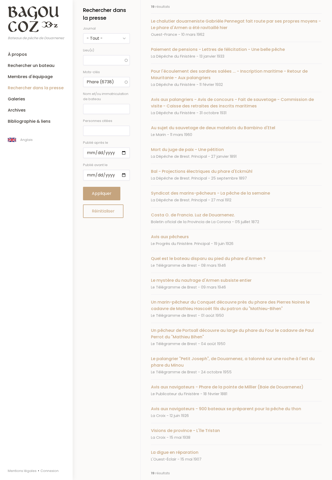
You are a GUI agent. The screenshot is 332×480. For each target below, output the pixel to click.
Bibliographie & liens (29, 121)
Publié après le (95, 142)
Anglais (26, 140)
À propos (17, 54)
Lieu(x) (88, 50)
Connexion (49, 471)
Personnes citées (97, 120)
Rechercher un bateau (31, 65)
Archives (17, 110)
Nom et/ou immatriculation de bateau (105, 96)
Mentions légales (22, 471)
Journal (89, 28)
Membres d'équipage (30, 77)
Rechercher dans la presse (36, 88)
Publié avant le (95, 164)
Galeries (16, 99)
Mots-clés (91, 72)
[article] (236, 27)
